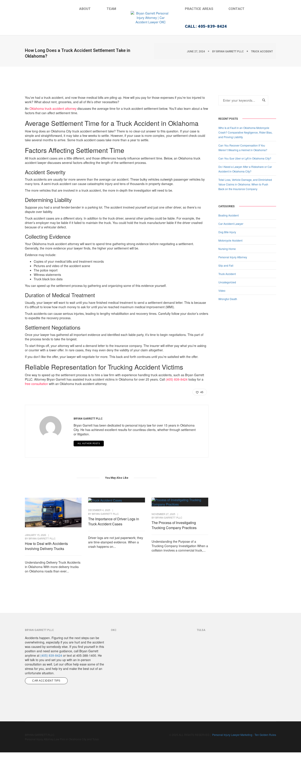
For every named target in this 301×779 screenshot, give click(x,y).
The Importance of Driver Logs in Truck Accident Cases (113, 521)
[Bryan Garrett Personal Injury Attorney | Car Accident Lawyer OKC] (150, 17)
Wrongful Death (227, 299)
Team (111, 9)
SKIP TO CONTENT (16, 30)
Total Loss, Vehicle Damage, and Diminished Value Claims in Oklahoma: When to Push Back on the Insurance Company (245, 184)
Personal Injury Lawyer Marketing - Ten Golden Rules (244, 735)
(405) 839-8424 (177, 379)
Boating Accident (228, 215)
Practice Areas (199, 9)
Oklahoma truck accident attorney (53, 108)
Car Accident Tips (46, 680)
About (85, 9)
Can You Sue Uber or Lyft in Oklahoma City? (244, 158)
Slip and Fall (225, 265)
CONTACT (237, 9)
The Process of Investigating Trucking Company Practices (174, 525)
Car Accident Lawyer (230, 223)
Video (221, 290)
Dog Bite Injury (227, 232)
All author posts (89, 443)
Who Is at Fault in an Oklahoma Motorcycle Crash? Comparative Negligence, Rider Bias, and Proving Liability (245, 132)
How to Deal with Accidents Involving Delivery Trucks (46, 546)
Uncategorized (227, 282)
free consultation (36, 383)
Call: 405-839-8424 (206, 26)
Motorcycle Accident (230, 240)
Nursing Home (227, 249)
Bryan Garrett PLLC (230, 51)
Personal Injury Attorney (232, 257)
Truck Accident (262, 51)
